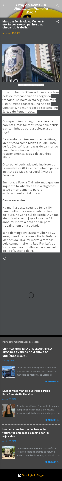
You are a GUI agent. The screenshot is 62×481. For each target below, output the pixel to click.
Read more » (52, 381)
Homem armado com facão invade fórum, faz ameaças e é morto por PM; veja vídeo (26, 433)
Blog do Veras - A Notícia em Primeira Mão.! (31, 8)
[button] (58, 22)
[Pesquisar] (58, 6)
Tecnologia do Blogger (33, 475)
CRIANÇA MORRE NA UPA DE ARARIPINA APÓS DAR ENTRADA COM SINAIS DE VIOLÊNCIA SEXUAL (27, 352)
